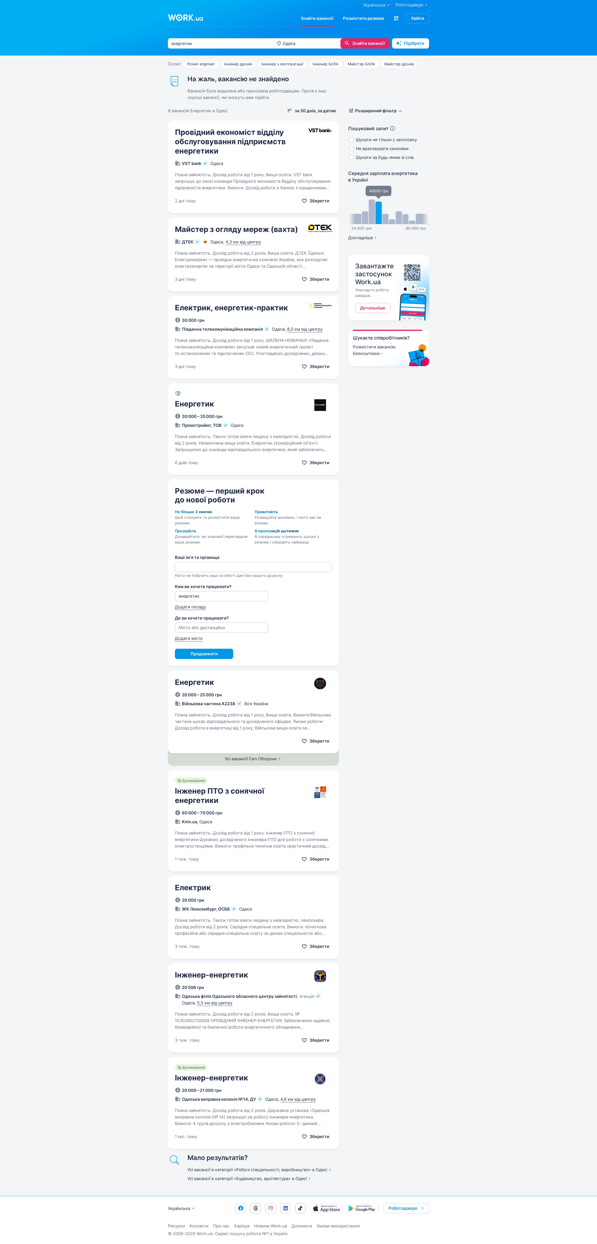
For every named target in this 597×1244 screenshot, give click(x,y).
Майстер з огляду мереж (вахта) (236, 229)
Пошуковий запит (368, 128)
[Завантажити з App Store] (326, 1208)
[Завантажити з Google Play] (362, 1208)
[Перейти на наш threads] (255, 1208)
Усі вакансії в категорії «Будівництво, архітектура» (247, 1178)
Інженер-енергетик (211, 974)
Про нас (221, 1225)
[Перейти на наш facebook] (241, 1208)
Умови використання (338, 1225)
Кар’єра (242, 1225)
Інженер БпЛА (325, 64)
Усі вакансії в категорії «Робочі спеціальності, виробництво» (257, 1169)
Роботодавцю (409, 4)
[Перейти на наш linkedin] (285, 1208)
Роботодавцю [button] (403, 1208)
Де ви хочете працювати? (202, 618)
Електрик (193, 887)
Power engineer (201, 64)
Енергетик (194, 403)
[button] (396, 18)
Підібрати (414, 43)
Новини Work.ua (270, 1225)
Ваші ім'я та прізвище (197, 557)
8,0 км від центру (305, 329)
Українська (179, 1208)
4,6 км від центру (298, 1099)
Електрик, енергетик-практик (231, 307)
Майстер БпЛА (361, 64)
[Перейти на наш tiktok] (300, 1208)
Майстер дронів (399, 64)
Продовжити (204, 653)
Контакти (199, 1225)
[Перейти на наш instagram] (270, 1208)
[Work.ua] (185, 17)
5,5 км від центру (215, 1002)
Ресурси (176, 1225)
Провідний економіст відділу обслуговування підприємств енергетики (230, 141)
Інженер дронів (238, 64)
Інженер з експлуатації (282, 64)
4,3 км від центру (243, 241)
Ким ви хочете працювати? (203, 586)
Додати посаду (190, 606)
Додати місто (189, 638)
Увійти (417, 18)
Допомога (302, 1225)
